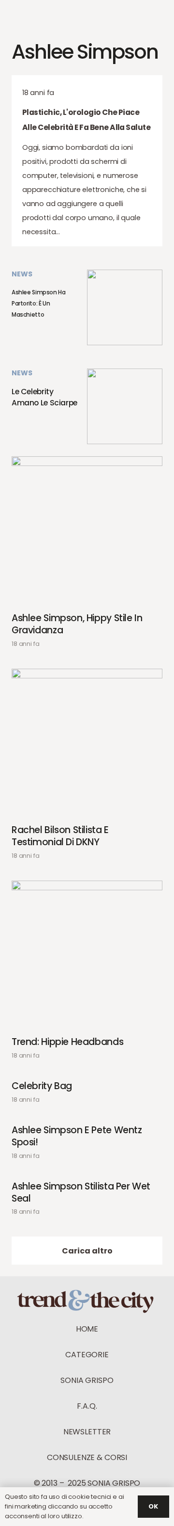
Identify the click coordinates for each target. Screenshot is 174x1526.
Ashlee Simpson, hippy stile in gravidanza (77, 624)
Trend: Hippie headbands (67, 1042)
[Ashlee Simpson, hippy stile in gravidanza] (87, 532)
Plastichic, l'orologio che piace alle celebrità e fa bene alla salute (86, 119)
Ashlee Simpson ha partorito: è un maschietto (38, 304)
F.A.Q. (87, 1406)
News (22, 274)
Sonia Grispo (86, 1380)
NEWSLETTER (87, 1431)
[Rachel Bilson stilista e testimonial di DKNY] (87, 744)
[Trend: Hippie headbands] (87, 956)
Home (87, 1328)
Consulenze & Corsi (87, 1457)
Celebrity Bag (42, 1086)
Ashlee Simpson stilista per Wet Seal (81, 1193)
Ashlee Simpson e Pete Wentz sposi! (77, 1136)
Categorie (87, 1354)
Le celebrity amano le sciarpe (44, 397)
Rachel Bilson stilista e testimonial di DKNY (60, 836)
